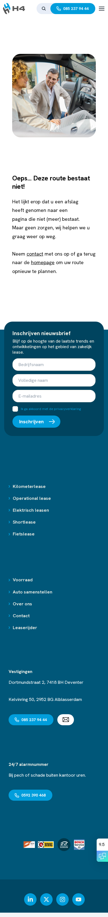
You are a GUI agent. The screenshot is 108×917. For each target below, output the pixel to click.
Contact (21, 616)
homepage (43, 262)
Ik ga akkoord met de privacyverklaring (51, 409)
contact (35, 254)
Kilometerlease (29, 486)
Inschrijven (31, 421)
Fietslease (24, 534)
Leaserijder (25, 627)
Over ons (22, 604)
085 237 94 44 (76, 8)
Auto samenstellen (32, 592)
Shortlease (24, 522)
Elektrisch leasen (31, 510)
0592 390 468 (33, 795)
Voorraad (23, 580)
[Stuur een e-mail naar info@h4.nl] (65, 719)
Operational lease (32, 498)
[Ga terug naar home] (14, 8)
